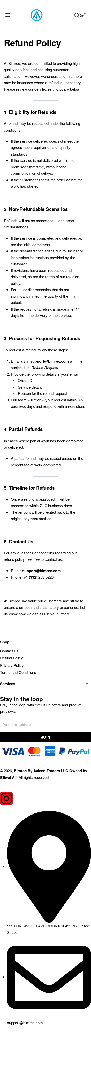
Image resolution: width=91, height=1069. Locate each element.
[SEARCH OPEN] (76, 15)
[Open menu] (8, 15)
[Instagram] (6, 798)
